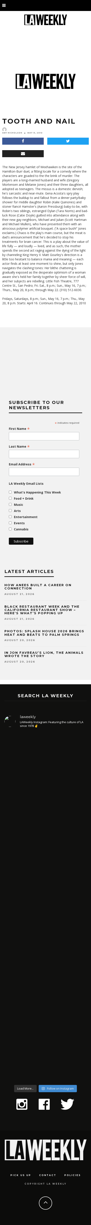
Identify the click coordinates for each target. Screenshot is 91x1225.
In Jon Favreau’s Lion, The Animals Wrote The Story (44, 654)
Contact (47, 1175)
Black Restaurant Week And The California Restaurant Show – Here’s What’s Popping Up (42, 610)
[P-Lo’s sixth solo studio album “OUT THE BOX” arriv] (45, 1032)
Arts (17, 511)
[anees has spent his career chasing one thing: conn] (45, 781)
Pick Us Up (20, 1175)
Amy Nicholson (12, 133)
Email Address (22, 464)
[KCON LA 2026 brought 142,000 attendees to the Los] (45, 948)
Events (19, 523)
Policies (72, 1175)
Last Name (19, 446)
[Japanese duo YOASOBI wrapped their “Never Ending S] (45, 873)
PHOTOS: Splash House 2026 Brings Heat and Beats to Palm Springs (44, 632)
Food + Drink (24, 498)
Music (18, 505)
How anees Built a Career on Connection (38, 586)
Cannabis (21, 529)
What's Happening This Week (37, 492)
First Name (19, 428)
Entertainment (26, 517)
